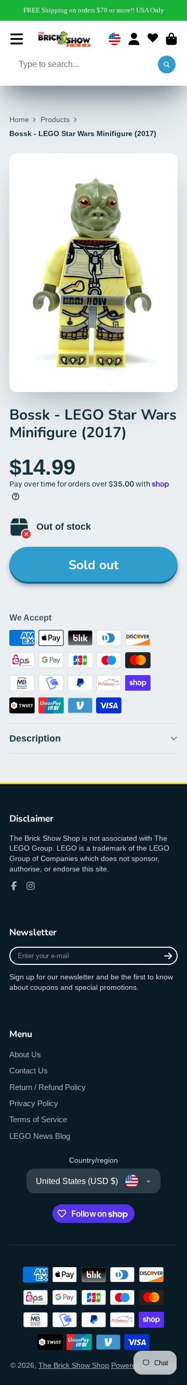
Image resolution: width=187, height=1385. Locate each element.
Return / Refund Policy (47, 1087)
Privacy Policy (33, 1103)
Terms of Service (38, 1119)
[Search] (167, 65)
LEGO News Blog (39, 1136)
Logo (64, 39)
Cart (171, 39)
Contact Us (28, 1070)
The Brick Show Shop (73, 1365)
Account (134, 39)
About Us (25, 1054)
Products (55, 119)
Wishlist (153, 39)
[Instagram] (30, 886)
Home (19, 119)
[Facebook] (14, 886)
